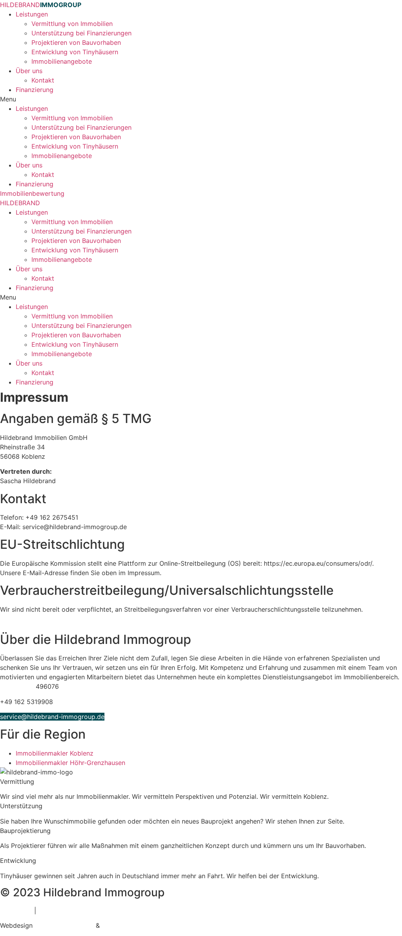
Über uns (29, 71)
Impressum (16, 910)
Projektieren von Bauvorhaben (76, 42)
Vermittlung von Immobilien (72, 24)
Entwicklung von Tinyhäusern (74, 52)
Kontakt (42, 80)
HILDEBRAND (40, 5)
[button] (201, 99)
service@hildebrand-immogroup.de (52, 717)
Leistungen (32, 14)
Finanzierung (34, 90)
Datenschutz (56, 910)
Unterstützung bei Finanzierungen (81, 33)
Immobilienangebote (61, 61)
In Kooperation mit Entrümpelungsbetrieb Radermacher (81, 624)
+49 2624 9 (18, 686)
